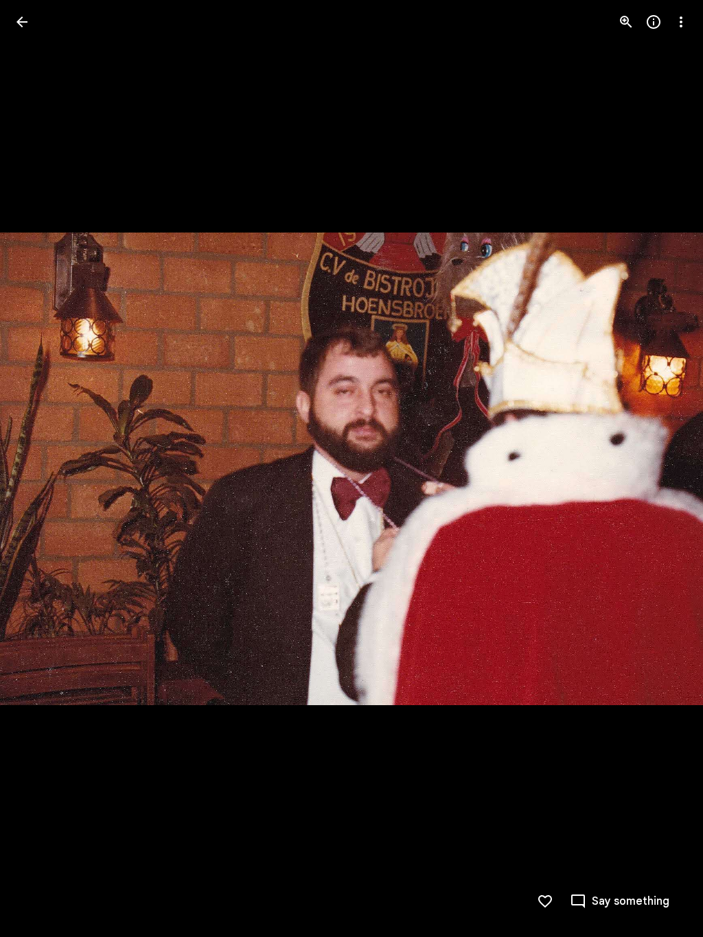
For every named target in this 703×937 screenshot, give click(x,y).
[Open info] (653, 22)
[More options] (681, 22)
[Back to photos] (21, 21)
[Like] (545, 901)
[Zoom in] (626, 22)
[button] (38, 468)
